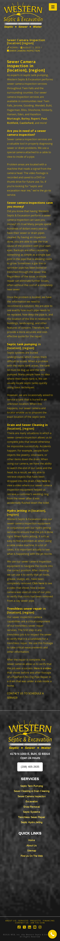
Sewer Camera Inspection (24, 50)
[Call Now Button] (52, 934)
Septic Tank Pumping (31, 785)
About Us (32, 845)
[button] (53, 7)
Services (23, 921)
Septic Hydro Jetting (32, 822)
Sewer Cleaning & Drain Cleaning (31, 791)
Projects (35, 921)
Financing (49, 921)
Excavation (32, 801)
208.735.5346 (38, 923)
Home (31, 840)
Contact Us (21, 923)
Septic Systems (31, 811)
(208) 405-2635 (30, 766)
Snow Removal (31, 806)
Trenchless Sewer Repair (31, 817)
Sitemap (31, 850)
